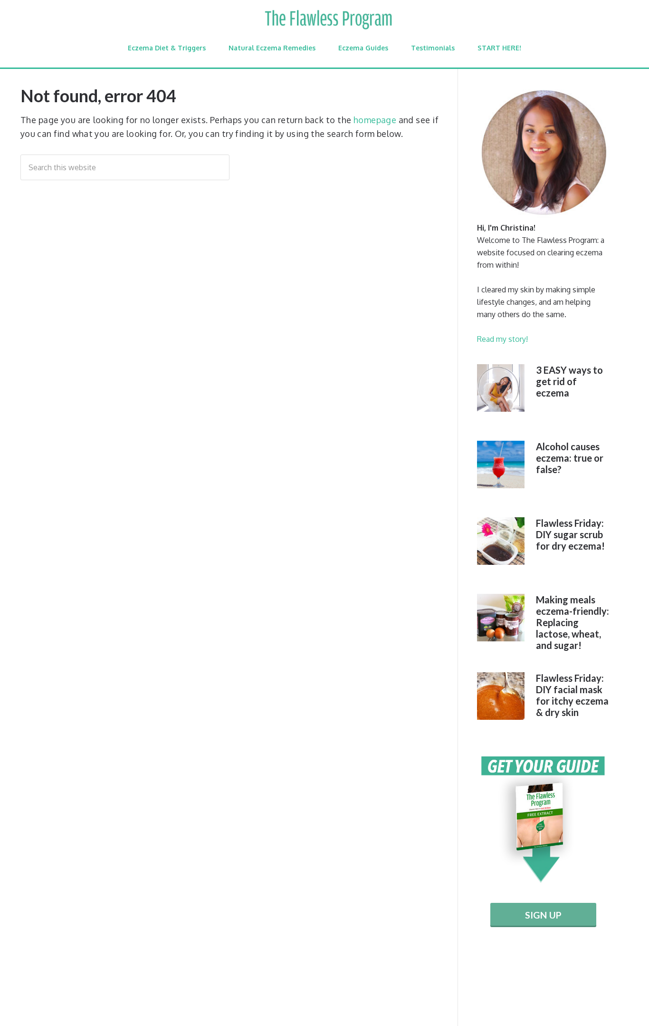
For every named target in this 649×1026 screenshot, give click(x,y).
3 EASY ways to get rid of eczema (569, 381)
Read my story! (502, 339)
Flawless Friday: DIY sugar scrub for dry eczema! (570, 534)
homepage (374, 120)
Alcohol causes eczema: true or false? (569, 458)
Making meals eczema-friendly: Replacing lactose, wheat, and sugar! (572, 622)
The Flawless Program (328, 20)
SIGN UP (543, 915)
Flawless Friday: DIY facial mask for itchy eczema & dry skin (572, 695)
